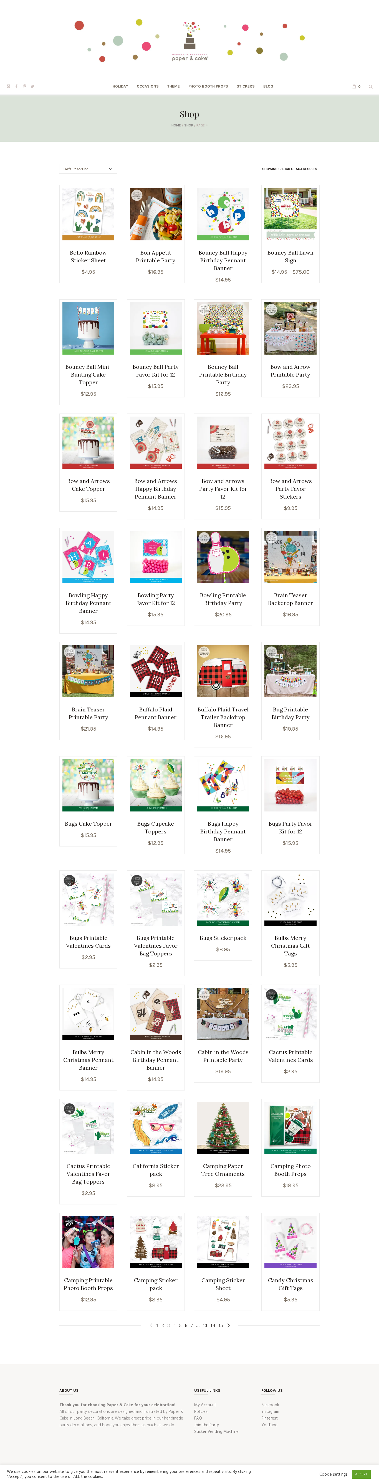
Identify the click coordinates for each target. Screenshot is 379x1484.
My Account (205, 1405)
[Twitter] (32, 86)
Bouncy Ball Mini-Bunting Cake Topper (88, 374)
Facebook (270, 1405)
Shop (188, 125)
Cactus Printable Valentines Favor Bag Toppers (88, 1173)
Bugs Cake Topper (88, 823)
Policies (201, 1411)
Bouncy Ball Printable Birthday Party (223, 374)
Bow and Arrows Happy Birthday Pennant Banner (155, 488)
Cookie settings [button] (333, 1474)
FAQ (198, 1418)
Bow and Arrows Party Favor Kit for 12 (223, 488)
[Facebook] (16, 86)
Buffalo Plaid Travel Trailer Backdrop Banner (223, 717)
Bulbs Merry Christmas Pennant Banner (88, 1060)
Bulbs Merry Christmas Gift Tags (290, 945)
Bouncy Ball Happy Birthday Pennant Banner (223, 260)
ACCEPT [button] (361, 1474)
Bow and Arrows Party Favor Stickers (290, 488)
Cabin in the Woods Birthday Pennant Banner (155, 1060)
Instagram (270, 1411)
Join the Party (206, 1425)
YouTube (269, 1425)
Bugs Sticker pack (223, 937)
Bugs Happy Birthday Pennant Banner (223, 831)
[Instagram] (8, 86)
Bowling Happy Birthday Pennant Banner (88, 603)
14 (213, 1325)
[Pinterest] (24, 86)
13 (205, 1325)
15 (221, 1325)
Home (176, 125)
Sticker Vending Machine (216, 1431)
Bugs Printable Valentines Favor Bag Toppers (156, 945)
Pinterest (269, 1418)
